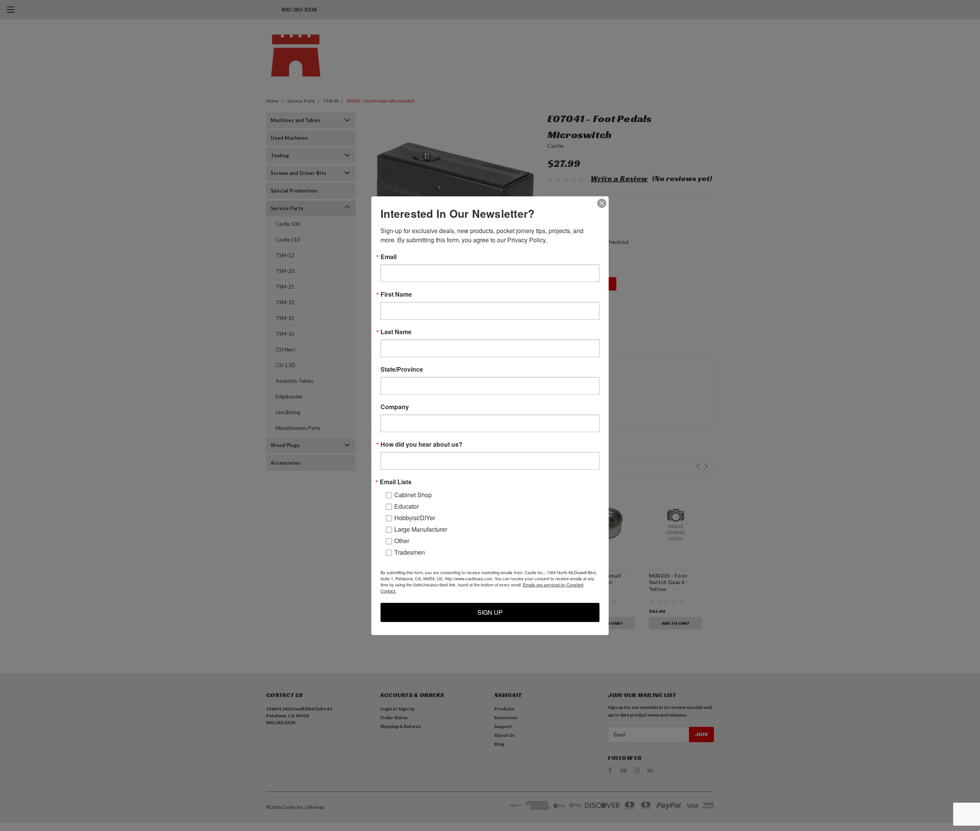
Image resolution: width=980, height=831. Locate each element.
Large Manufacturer (420, 529)
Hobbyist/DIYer (414, 517)
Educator (406, 506)
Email (389, 257)
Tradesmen (409, 552)
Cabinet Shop (413, 494)
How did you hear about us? (421, 444)
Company (395, 407)
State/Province (402, 369)
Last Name (396, 332)
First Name (396, 294)
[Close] (601, 203)
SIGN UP (490, 612)
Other (401, 540)
